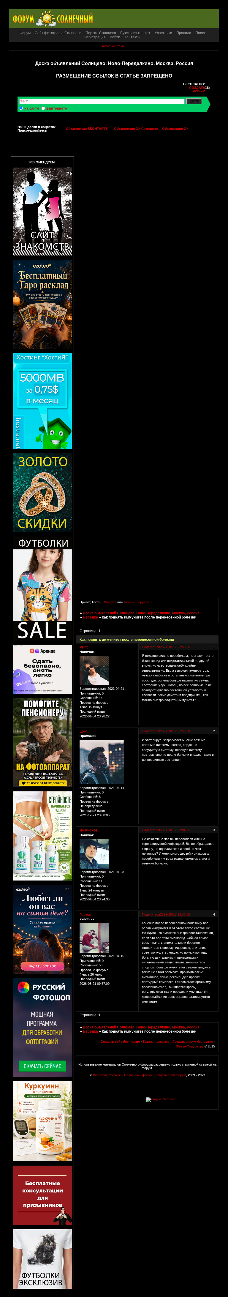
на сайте (31, 108)
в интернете (56, 108)
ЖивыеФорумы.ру (190, 1046)
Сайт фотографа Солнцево (58, 33)
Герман (86, 915)
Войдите (110, 602)
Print (84, 647)
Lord (83, 731)
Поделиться (151, 647)
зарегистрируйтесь (138, 602)
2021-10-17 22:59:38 (175, 731)
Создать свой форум (170, 1075)
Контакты (132, 37)
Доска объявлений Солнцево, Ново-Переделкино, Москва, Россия (141, 613)
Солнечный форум (138, 1075)
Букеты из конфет (135, 33)
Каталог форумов (156, 1041)
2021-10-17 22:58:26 (175, 647)
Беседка (90, 617)
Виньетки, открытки (107, 1075)
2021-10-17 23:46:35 (175, 914)
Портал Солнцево (101, 33)
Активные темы (113, 46)
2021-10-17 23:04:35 (175, 830)
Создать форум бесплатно (192, 1041)
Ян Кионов (89, 830)
